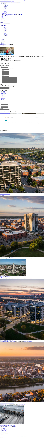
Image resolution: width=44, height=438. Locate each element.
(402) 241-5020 (1, 131)
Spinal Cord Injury (5, 11)
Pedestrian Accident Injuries (3, 93)
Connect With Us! (1, 434)
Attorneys (2, 16)
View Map (5, 258)
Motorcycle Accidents (3, 92)
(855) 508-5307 (30, 258)
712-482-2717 (6, 404)
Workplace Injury (5, 7)
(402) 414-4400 (12, 258)
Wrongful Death (5, 12)
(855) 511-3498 (30, 341)
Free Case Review (3, 41)
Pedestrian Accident (5, 6)
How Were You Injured (3, 3)
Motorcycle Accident (6, 5)
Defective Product (5, 31)
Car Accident (5, 4)
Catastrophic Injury (5, 29)
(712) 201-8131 (12, 341)
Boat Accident (5, 28)
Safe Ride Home (2, 40)
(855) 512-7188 (30, 278)
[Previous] (4, 123)
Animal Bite (5, 8)
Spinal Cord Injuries (3, 98)
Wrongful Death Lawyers (3, 432)
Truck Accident (5, 27)
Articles (9, 44)
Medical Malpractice (5, 34)
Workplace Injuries (3, 94)
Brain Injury (5, 9)
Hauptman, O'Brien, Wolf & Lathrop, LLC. (4, 44)
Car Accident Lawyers (3, 428)
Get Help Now (1, 84)
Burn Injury (5, 33)
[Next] (39, 123)
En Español (2, 19)
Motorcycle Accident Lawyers (4, 429)
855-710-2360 (23, 404)
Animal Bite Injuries (3, 95)
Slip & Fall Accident (5, 30)
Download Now (1, 108)
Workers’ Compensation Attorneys (4, 431)
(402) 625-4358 (12, 278)
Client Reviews (2, 39)
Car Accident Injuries (3, 91)
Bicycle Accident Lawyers (3, 430)
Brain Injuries (2, 96)
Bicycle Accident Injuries (3, 97)
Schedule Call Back (3, 18)
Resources (2, 17)
